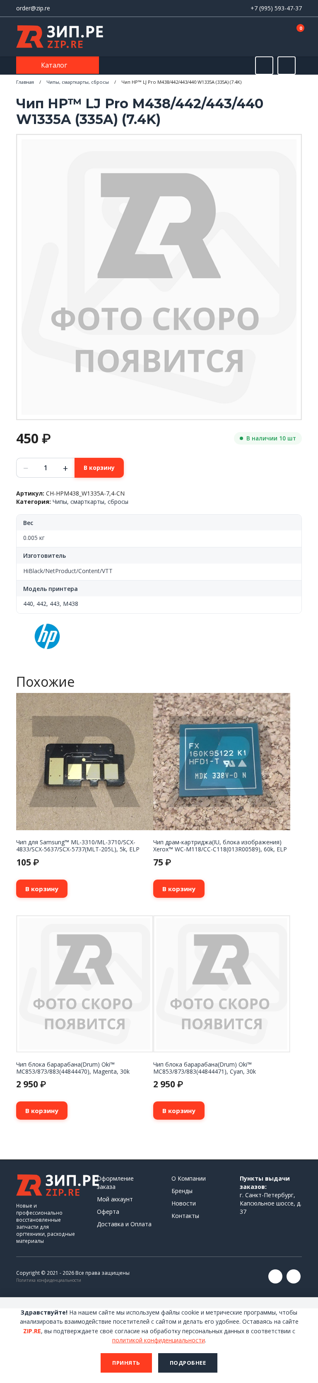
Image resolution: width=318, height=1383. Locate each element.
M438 (70, 604)
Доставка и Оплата (124, 1224)
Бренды (182, 1191)
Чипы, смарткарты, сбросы (77, 82)
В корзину (99, 468)
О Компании (188, 1178)
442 (41, 604)
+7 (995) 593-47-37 (276, 8)
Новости (183, 1203)
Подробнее (188, 1362)
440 (28, 604)
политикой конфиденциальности (158, 1340)
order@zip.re (33, 8)
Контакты (185, 1216)
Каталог (55, 65)
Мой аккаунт (115, 1199)
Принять (126, 1362)
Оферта (108, 1211)
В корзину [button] (41, 889)
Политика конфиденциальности (48, 1280)
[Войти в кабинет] (266, 37)
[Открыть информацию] (286, 65)
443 (55, 604)
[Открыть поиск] (264, 65)
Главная (25, 82)
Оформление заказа (115, 1182)
